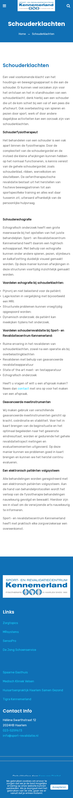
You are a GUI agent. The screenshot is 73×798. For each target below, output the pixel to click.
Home (22, 34)
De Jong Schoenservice (19, 650)
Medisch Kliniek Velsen (18, 681)
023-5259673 (12, 730)
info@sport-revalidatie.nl (20, 735)
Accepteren (59, 787)
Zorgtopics (10, 623)
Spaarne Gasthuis (15, 672)
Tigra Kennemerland (17, 699)
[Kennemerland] (36, 6)
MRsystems (11, 632)
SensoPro (9, 641)
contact (23, 388)
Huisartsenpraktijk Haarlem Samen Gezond (33, 690)
